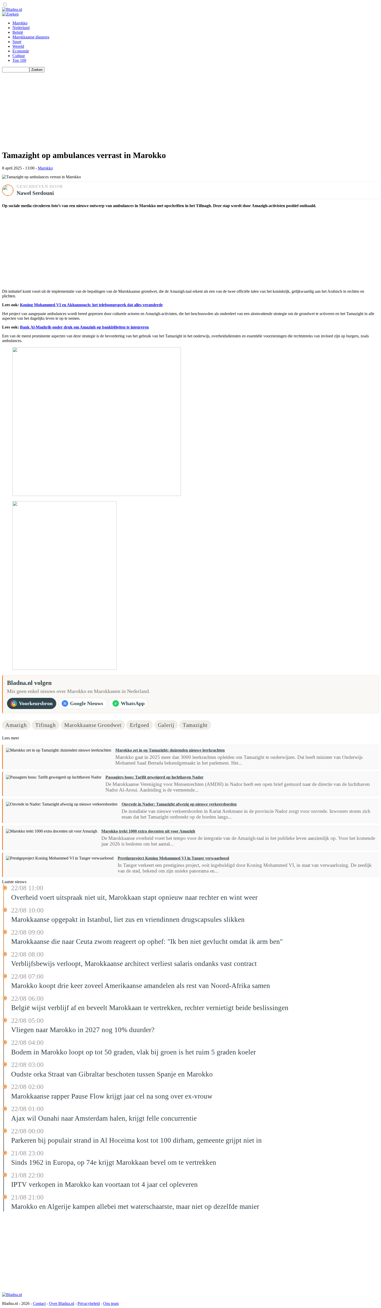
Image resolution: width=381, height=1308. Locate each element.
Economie (20, 51)
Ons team (111, 1303)
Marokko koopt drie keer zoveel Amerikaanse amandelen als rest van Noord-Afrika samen (140, 986)
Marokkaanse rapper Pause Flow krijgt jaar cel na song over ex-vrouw (112, 1096)
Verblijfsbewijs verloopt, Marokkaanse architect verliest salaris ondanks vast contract (134, 964)
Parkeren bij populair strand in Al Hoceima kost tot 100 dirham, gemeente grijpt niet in (136, 1140)
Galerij (166, 725)
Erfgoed (139, 725)
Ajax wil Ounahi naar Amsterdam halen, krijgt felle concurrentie (104, 1118)
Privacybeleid (88, 1303)
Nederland (21, 27)
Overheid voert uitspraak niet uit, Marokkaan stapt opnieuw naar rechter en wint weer (134, 897)
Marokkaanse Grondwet (93, 725)
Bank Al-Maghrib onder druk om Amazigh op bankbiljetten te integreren (84, 327)
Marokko (19, 23)
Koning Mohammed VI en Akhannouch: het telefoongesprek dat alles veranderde (91, 305)
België (17, 32)
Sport (16, 41)
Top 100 (19, 60)
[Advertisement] (157, 108)
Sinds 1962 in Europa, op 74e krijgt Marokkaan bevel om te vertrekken (113, 1162)
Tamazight (195, 725)
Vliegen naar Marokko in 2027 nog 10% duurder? (82, 1030)
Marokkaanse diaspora (30, 37)
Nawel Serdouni (35, 193)
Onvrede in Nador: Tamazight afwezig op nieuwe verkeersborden (179, 804)
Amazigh (16, 725)
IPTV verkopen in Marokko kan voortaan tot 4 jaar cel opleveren (104, 1184)
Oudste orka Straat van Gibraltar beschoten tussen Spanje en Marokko (112, 1074)
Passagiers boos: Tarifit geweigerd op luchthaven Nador (154, 777)
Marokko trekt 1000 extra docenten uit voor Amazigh (148, 831)
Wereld (18, 46)
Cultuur (18, 55)
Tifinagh (45, 725)
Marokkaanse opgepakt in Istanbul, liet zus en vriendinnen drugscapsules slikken (128, 919)
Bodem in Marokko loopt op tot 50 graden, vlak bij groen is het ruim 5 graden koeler (133, 1052)
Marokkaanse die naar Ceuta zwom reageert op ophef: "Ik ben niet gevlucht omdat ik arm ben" (147, 941)
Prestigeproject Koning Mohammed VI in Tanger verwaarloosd (173, 858)
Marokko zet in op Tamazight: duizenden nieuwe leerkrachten (170, 750)
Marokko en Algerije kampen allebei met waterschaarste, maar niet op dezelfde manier (135, 1206)
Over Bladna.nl (61, 1303)
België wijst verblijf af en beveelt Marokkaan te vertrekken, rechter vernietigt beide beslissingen (149, 1008)
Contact (39, 1303)
